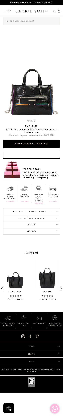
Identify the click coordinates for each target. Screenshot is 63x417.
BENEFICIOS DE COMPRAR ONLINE (55, 324)
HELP (31, 361)
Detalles (31, 225)
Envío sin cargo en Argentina (8, 324)
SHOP (31, 346)
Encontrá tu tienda (23, 324)
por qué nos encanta (31, 218)
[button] (16, 297)
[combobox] (31, 21)
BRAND (31, 354)
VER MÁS (10, 201)
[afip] (31, 382)
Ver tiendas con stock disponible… (31, 211)
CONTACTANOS (39, 323)
